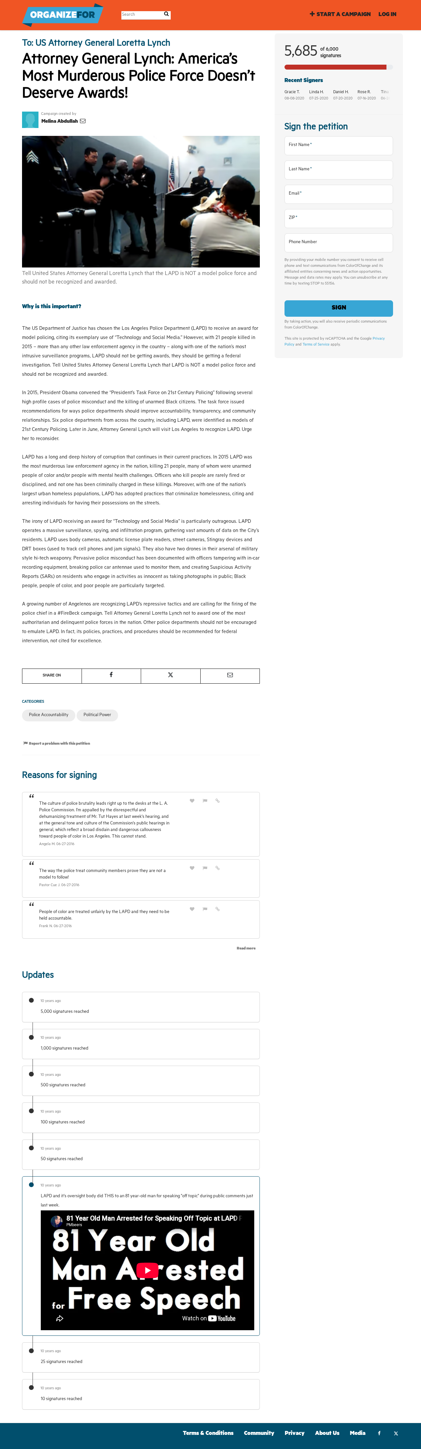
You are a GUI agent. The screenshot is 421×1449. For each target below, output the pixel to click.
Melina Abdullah (60, 122)
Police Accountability (48, 715)
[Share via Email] (230, 676)
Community (259, 1434)
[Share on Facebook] (111, 676)
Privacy (295, 1434)
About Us (327, 1434)
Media (357, 1434)
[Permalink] (217, 801)
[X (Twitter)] (396, 1434)
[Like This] (192, 802)
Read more (246, 949)
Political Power (97, 715)
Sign (339, 308)
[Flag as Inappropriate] (205, 802)
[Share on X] (171, 676)
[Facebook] (379, 1434)
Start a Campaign (344, 15)
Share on (52, 676)
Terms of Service (316, 345)
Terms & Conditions (208, 1434)
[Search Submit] (166, 15)
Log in (387, 15)
